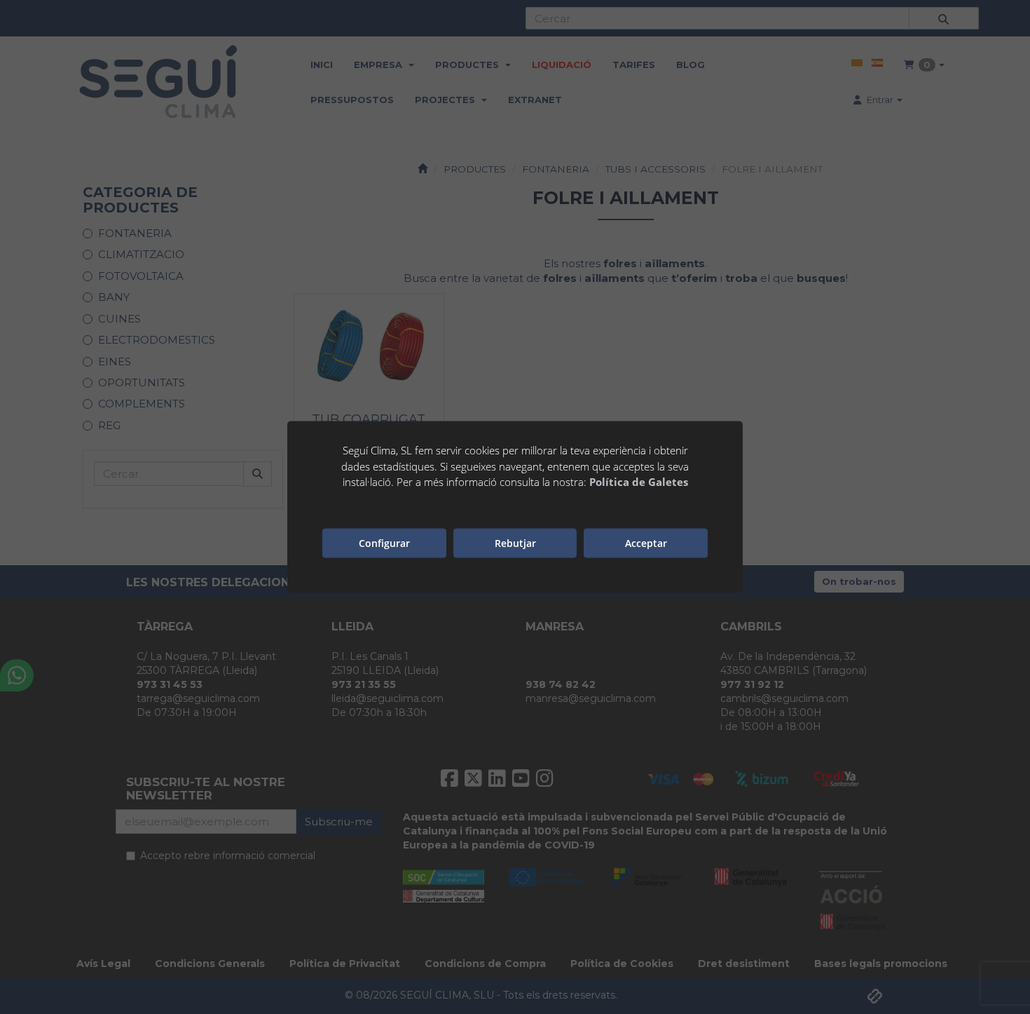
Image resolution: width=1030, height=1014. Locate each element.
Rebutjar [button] (515, 542)
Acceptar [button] (646, 542)
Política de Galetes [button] (638, 482)
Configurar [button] (384, 542)
